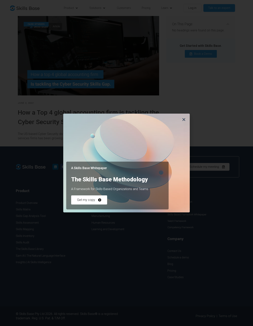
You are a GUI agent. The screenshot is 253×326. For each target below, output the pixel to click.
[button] (184, 120)
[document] (126, 163)
